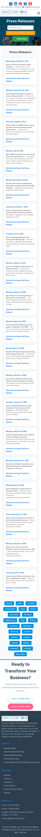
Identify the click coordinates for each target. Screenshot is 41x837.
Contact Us (8, 782)
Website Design (10, 748)
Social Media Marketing (13, 755)
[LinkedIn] (15, 4)
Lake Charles (14, 614)
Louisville (27, 631)
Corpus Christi (10, 609)
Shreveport (27, 614)
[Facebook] (10, 4)
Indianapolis (14, 648)
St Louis (33, 620)
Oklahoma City (10, 620)
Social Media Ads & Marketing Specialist (21, 762)
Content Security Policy (13, 789)
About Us (7, 779)
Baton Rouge (20, 654)
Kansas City (14, 631)
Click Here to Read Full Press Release (17, 80)
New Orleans (27, 626)
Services (7, 775)
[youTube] (30, 4)
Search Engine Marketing (14, 752)
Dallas (20, 603)
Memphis (26, 643)
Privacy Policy (9, 786)
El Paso (33, 609)
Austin (23, 609)
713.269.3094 (7, 7)
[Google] (25, 4)
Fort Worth (31, 603)
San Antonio (13, 626)
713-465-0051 (13, 805)
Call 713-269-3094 (20, 706)
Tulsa (22, 620)
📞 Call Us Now (20, 39)
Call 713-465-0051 (20, 699)
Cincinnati (27, 648)
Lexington (27, 637)
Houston (9, 603)
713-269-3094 (13, 809)
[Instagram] (20, 4)
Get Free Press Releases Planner (20, 33)
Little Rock (14, 637)
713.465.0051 (18, 7)
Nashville (15, 643)
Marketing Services (11, 759)
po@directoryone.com (15, 818)
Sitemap (7, 793)
